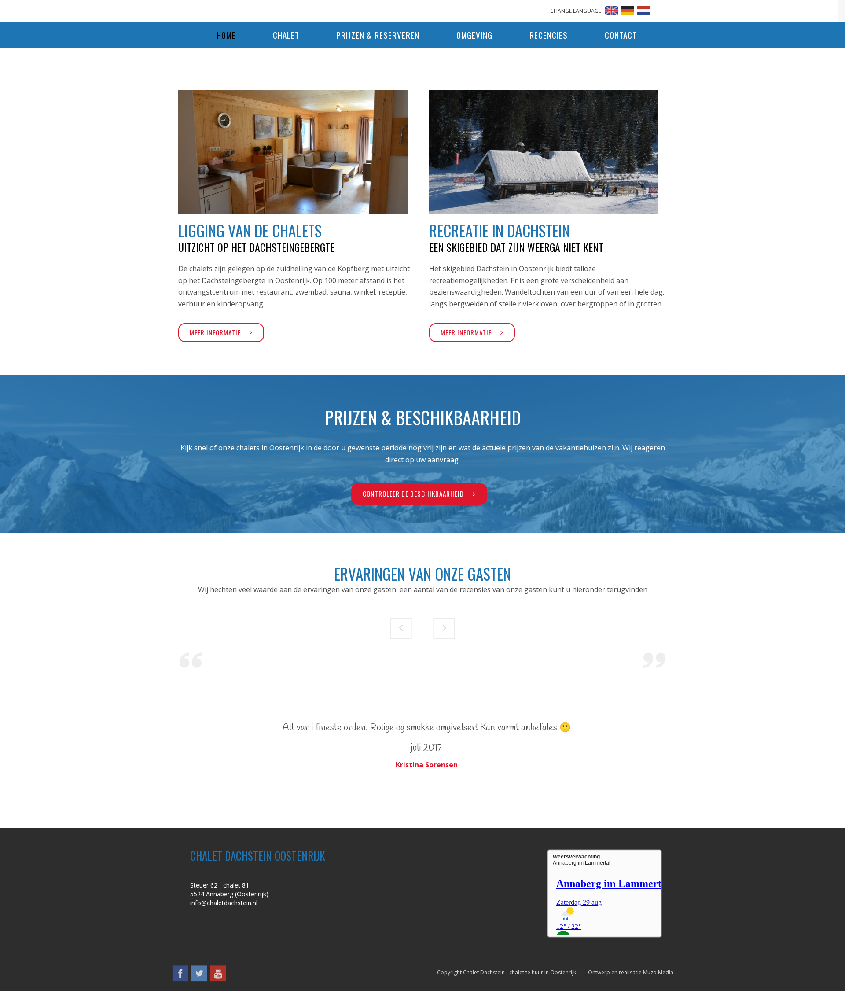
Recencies (548, 35)
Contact (621, 35)
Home (226, 35)
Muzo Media (658, 972)
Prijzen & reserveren (377, 35)
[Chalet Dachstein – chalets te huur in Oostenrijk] (422, 8)
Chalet (286, 35)
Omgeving (474, 35)
